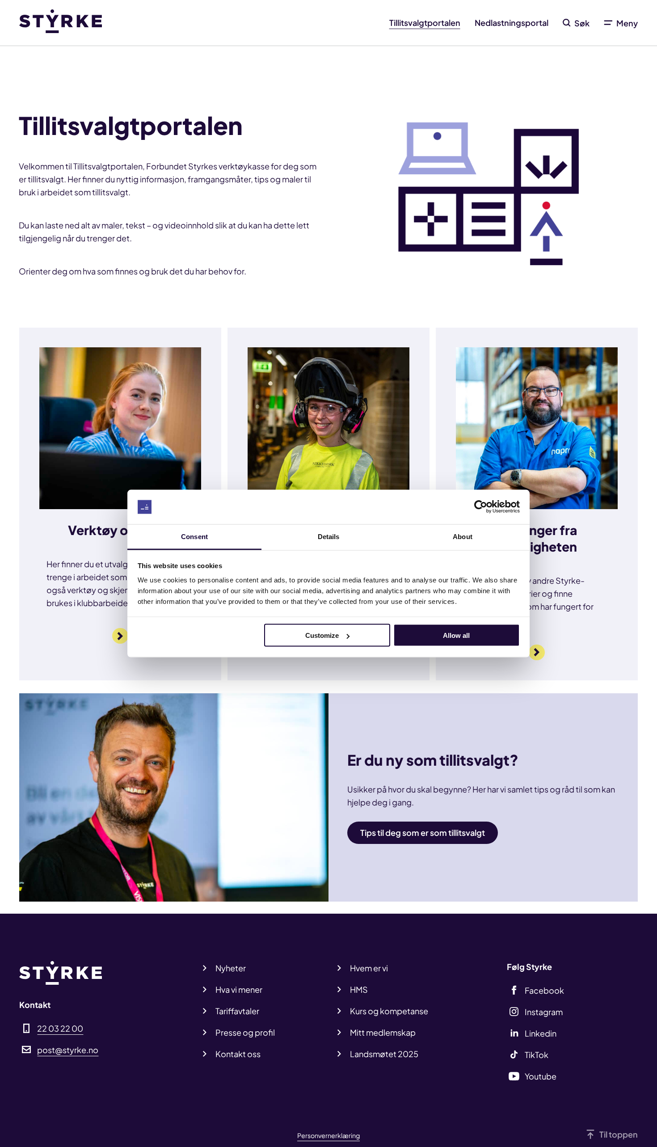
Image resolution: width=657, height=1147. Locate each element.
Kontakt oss (238, 1054)
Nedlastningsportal (511, 22)
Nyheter (230, 968)
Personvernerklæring (328, 1135)
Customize (322, 635)
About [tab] (462, 536)
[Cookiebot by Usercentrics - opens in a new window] (481, 507)
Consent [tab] (194, 536)
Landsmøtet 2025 (384, 1054)
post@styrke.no (67, 1050)
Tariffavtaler (237, 1011)
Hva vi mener (238, 989)
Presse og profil (245, 1032)
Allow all (456, 635)
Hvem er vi (369, 968)
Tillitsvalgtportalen (424, 22)
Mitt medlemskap (383, 1032)
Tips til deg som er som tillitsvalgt (422, 832)
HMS (359, 989)
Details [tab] (329, 536)
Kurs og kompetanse (389, 1011)
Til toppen (618, 1134)
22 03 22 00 (60, 1028)
